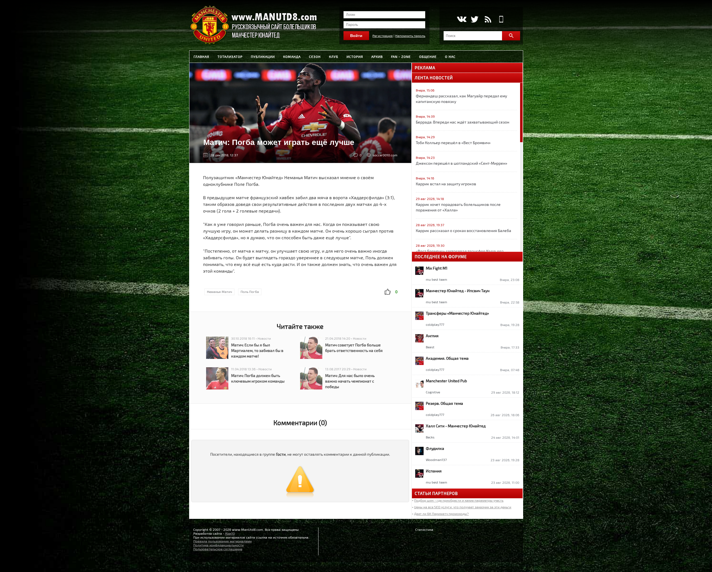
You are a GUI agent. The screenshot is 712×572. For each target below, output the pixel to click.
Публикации (263, 56)
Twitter (474, 19)
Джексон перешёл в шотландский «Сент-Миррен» (461, 163)
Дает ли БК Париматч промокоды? (441, 514)
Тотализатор (230, 56)
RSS (488, 19)
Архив (377, 56)
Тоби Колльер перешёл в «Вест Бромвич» (453, 142)
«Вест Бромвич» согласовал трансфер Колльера (460, 251)
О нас (450, 56)
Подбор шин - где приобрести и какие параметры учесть (458, 500)
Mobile (501, 19)
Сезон (315, 56)
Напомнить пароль (410, 36)
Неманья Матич (219, 292)
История (355, 56)
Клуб (333, 56)
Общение (428, 56)
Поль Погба (250, 292)
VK (461, 19)
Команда (292, 56)
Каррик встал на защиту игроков (446, 183)
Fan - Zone (401, 56)
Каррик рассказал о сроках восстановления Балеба (463, 230)
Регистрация (382, 36)
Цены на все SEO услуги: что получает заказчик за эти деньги (462, 507)
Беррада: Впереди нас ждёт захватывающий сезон (462, 122)
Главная (201, 56)
